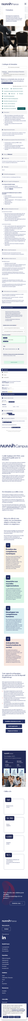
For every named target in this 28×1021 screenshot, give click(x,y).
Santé (3, 975)
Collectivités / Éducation (7, 977)
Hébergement (5, 960)
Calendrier (5, 372)
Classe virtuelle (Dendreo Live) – (11, 349)
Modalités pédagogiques (9, 96)
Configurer (17, 1016)
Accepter (6, 1016)
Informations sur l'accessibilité (10, 108)
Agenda (4, 993)
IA (2, 981)
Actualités (4, 991)
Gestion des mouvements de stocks (9, 424)
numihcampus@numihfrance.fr (13, 507)
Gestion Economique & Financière (16, 71)
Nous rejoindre (5, 951)
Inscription (22, 108)
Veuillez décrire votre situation (9, 325)
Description (6, 88)
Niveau (5, 93)
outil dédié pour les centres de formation (14, 431)
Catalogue (4, 71)
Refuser (11, 1016)
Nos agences (5, 949)
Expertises (4, 983)
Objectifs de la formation (17, 88)
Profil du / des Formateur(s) (9, 103)
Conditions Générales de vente (13, 721)
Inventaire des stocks (6, 427)
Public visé (13, 93)
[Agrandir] (24, 752)
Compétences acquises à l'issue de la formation (13, 91)
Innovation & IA (5, 968)
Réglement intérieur (13, 731)
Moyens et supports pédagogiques (11, 98)
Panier (5, 375)
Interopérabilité (5, 964)
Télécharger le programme (8, 394)
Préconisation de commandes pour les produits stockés (13, 421)
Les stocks (6, 73)
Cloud (3, 979)
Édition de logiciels (6, 958)
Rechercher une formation (14, 67)
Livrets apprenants (13, 726)
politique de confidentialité (19, 1010)
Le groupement (5, 947)
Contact (6, 929)
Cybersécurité (5, 962)
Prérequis (21, 93)
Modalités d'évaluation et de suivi (10, 101)
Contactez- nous (16, 903)
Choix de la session (6, 334)
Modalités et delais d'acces (9, 106)
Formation (4, 966)
